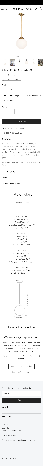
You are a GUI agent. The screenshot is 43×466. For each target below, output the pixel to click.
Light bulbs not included (11, 79)
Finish (4, 85)
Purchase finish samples (21, 372)
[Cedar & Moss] (21, 9)
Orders (4, 178)
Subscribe (22, 400)
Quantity (5, 107)
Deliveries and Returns (11, 183)
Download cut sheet (21, 202)
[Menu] (2, 8)
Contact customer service (21, 366)
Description (6, 139)
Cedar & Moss (11, 458)
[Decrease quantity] (4, 111)
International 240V (9, 172)
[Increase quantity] (12, 111)
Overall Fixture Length (10, 96)
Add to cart (21, 121)
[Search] (7, 8)
